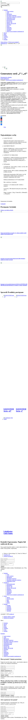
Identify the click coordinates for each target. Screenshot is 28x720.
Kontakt (5, 39)
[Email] (14, 123)
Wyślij (2, 566)
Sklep (5, 34)
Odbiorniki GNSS (11, 18)
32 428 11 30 (7, 554)
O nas (5, 38)
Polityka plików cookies (9, 616)
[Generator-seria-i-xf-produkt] (14, 45)
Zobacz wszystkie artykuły (7, 210)
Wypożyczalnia (10, 598)
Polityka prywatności (9, 618)
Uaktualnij (3, 203)
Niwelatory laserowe (11, 15)
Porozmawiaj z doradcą (6, 77)
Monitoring (9, 14)
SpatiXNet (9, 590)
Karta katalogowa (5, 78)
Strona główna (4, 42)
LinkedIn (9, 606)
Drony (8, 26)
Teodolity (9, 30)
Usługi (5, 596)
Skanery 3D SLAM (11, 23)
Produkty (6, 10)
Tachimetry (9, 28)
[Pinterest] (14, 120)
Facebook (9, 608)
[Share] (14, 124)
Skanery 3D (9, 22)
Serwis (5, 32)
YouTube (9, 610)
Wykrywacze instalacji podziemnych (15, 31)
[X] (14, 118)
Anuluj (6, 675)
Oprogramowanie (11, 19)
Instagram (9, 609)
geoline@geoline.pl (8, 556)
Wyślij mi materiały (5, 695)
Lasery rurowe (10, 11)
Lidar (8, 12)
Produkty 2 (6, 582)
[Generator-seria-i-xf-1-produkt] (6, 69)
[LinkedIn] (14, 121)
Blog (8, 600)
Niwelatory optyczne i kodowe (14, 16)
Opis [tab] (5, 127)
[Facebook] (14, 117)
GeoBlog (6, 36)
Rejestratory (9, 20)
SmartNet (9, 24)
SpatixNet (9, 27)
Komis (5, 35)
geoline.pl (11, 614)
